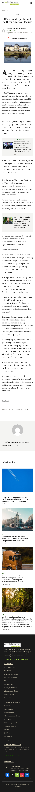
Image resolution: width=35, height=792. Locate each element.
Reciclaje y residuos (10, 688)
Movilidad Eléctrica (10, 677)
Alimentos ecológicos (11, 691)
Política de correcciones (12, 716)
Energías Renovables (11, 674)
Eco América (8, 698)
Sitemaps (7, 740)
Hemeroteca (8, 736)
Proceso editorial (11, 30)
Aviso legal (7, 719)
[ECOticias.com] (11, 3)
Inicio (3, 10)
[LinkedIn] (27, 775)
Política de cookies (10, 726)
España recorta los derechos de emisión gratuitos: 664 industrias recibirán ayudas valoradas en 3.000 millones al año (22, 147)
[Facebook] (7, 775)
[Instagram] (22, 775)
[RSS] (17, 775)
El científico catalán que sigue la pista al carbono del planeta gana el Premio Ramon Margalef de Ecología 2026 (22, 222)
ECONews (7, 733)
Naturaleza (7, 671)
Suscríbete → (12, 755)
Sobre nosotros (9, 709)
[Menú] (31, 3)
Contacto (7, 706)
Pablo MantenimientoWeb (18, 28)
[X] (12, 775)
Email (26, 409)
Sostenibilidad (8, 684)
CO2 (8, 10)
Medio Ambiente (9, 667)
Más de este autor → (10, 445)
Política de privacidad (11, 723)
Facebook (19, 409)
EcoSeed (5, 401)
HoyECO (6, 730)
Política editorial (9, 713)
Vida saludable (9, 695)
